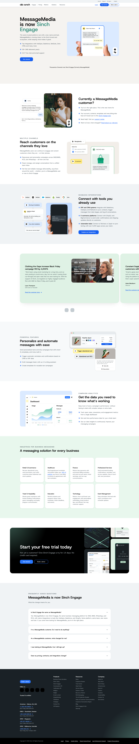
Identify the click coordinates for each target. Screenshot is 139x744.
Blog (77, 704)
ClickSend (56, 699)
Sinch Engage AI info (81, 706)
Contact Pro (56, 704)
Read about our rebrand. (109, 123)
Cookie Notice (74, 741)
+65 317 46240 (25, 721)
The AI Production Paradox (82, 697)
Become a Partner (80, 692)
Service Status (79, 688)
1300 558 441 (24, 729)
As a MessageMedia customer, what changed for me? (49, 638)
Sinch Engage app (105, 116)
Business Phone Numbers (60, 679)
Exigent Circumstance (113, 741)
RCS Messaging (80, 695)
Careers (100, 690)
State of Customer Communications (85, 699)
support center (99, 119)
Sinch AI (100, 688)
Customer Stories (80, 681)
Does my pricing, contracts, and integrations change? (48, 656)
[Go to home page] (25, 4)
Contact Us (101, 697)
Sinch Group (101, 683)
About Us (100, 679)
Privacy (67, 741)
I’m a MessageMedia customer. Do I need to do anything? (50, 630)
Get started (104, 4)
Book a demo (114, 4)
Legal (62, 741)
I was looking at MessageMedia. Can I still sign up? (48, 647)
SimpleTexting (57, 697)
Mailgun (55, 690)
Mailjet (55, 692)
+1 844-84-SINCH (25, 706)
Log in (96, 4)
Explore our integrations (89, 232)
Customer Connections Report (83, 701)
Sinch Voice (56, 681)
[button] (99, 1)
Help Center (79, 686)
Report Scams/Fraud (85, 741)
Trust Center (79, 683)
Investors (100, 692)
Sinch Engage (57, 683)
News (77, 679)
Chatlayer (55, 701)
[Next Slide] (72, 310)
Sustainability (101, 695)
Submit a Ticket (80, 690)
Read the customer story (32, 292)
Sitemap (78, 708)
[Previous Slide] (67, 310)
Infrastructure (101, 686)
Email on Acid (56, 695)
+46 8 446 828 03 (25, 714)
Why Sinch (101, 681)
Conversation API (57, 686)
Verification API (57, 688)
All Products (56, 706)
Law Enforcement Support (99, 741)
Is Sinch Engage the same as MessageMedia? (46, 612)
